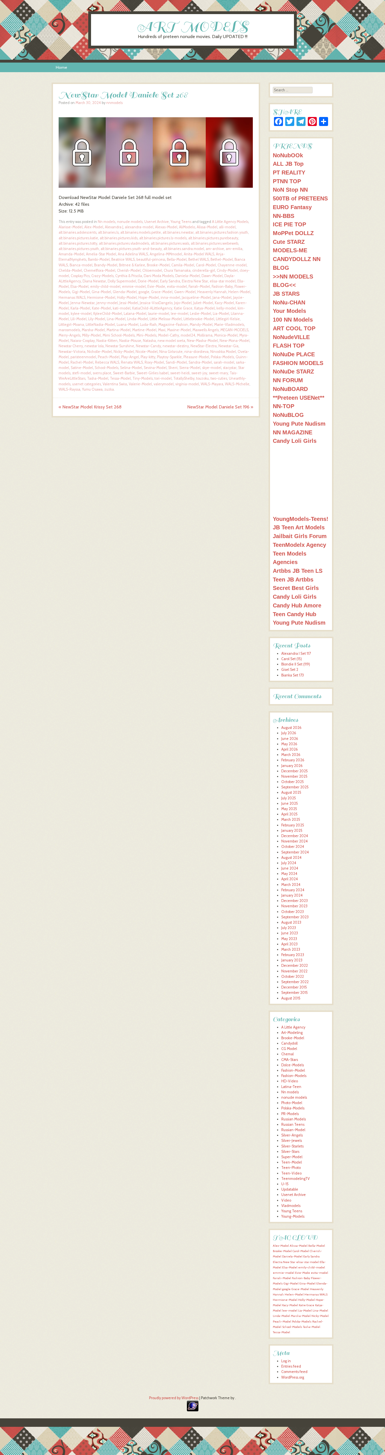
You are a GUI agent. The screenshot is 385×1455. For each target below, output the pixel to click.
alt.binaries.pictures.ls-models (163, 238)
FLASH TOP (288, 345)
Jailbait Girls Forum (300, 536)
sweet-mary (218, 373)
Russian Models (293, 1119)
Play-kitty (148, 357)
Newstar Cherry (71, 346)
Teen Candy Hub (294, 614)
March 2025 (290, 819)
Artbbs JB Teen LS (297, 570)
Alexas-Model (166, 227)
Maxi (161, 330)
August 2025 (291, 792)
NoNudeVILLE (291, 337)
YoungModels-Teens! (300, 519)
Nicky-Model (124, 352)
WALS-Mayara (212, 384)
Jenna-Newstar (82, 303)
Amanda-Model (71, 254)
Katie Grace (183, 308)
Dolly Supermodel (122, 281)
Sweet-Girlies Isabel (153, 373)
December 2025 (294, 771)
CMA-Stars (289, 1060)
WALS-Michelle (237, 384)
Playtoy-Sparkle (169, 357)
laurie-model (158, 313)
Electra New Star (195, 281)
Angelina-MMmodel (166, 254)
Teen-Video (291, 1173)
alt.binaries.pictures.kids (119, 238)
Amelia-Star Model (101, 254)
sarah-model (224, 362)
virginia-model (187, 384)
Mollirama (205, 335)
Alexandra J (114, 227)
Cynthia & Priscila (128, 276)
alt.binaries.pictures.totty (78, 243)
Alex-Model (93, 227)
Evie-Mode (156, 286)
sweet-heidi (180, 373)
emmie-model (134, 286)
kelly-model (226, 308)
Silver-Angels (292, 1135)
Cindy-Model (227, 270)
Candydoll (289, 1043)
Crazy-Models (102, 276)
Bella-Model (177, 259)
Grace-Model (161, 292)
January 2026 (292, 766)
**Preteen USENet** (298, 397)
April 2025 (289, 814)
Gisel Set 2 (289, 669)
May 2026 (289, 744)
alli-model (227, 227)
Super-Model (291, 1157)
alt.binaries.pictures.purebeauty (213, 238)
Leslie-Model (200, 313)
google (143, 292)
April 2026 (289, 749)
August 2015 (290, 998)
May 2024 (289, 874)
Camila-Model (182, 265)
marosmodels (69, 330)
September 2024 (295, 852)
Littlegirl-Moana (71, 324)
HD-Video (289, 1081)
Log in (286, 1361)
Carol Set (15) (291, 659)
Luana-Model (127, 324)
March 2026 (290, 755)
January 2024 (292, 895)
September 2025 (295, 787)
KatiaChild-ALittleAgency (152, 308)
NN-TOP (283, 406)
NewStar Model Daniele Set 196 (220, 407)
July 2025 (288, 798)
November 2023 (294, 906)
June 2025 (289, 803)
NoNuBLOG (288, 415)
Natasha (149, 341)
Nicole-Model (147, 352)
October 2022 (292, 976)
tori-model (163, 378)
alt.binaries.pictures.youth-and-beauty (131, 249)
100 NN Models (293, 319)
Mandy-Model (201, 324)
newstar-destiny (176, 346)
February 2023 (292, 955)
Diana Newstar (94, 281)
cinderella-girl (203, 270)
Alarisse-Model (71, 227)
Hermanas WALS (72, 297)
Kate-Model (101, 308)
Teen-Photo (291, 1168)
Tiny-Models (142, 378)
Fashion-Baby (222, 286)
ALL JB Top (288, 163)
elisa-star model (223, 281)
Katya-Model (204, 308)
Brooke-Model (158, 265)
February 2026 (292, 760)
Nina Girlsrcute (171, 352)
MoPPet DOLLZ (293, 233)
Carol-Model (206, 265)
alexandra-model (139, 227)
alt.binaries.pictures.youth (79, 249)
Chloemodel (152, 270)
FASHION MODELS (298, 363)
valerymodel (164, 384)
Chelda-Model (70, 270)
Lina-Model (116, 319)
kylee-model (81, 313)
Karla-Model (80, 308)
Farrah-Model (199, 286)
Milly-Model (91, 335)
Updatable (289, 1189)
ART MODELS (193, 26)
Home (61, 67)
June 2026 (289, 739)
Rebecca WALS (107, 362)
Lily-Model (96, 319)
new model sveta (171, 341)
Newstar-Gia (228, 346)
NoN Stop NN (290, 189)
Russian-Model (293, 1130)
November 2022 (294, 971)
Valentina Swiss (115, 384)
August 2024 (291, 857)
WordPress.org (292, 1377)
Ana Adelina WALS (133, 254)
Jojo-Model (183, 303)
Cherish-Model (129, 270)
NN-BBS (283, 216)
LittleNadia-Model (100, 324)
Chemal (287, 1054)
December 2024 (294, 836)
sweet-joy (199, 373)
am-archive (215, 249)
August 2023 (291, 922)
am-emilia (234, 249)
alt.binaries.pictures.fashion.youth (221, 232)
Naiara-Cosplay (82, 341)
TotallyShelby (183, 378)
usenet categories (86, 384)
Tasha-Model (97, 378)
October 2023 (292, 912)
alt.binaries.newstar (178, 232)
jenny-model (107, 303)
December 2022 (294, 965)
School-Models (106, 368)
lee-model (179, 313)
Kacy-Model (224, 303)
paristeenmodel (83, 357)
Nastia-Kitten (107, 341)
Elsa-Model (79, 286)
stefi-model (81, 373)
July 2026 (288, 733)
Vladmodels (290, 1206)
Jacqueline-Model (196, 297)
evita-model (177, 286)
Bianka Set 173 (292, 675)
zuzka (109, 389)
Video (286, 1200)
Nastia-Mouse (130, 341)
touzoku (202, 378)
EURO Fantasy (292, 207)
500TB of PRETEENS (300, 198)
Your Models (289, 311)
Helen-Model (239, 292)
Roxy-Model (154, 362)
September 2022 (295, 982)
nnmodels (114, 103)
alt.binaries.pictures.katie (78, 238)
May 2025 (289, 809)
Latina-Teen (291, 1087)
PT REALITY (289, 172)
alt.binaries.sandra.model (183, 249)
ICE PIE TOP (289, 224)
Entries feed (291, 1366)
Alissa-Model (207, 227)
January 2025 (291, 830)
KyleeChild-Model (107, 313)
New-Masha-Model (202, 341)
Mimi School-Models (119, 335)
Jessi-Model (129, 303)
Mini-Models (146, 335)
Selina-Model (131, 368)
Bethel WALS (198, 259)
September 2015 (294, 992)
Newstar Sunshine (119, 346)
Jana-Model (222, 297)
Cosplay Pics (80, 276)
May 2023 (289, 939)
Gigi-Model (81, 292)
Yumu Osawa (92, 389)
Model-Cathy (168, 335)
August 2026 (291, 728)
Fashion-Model (293, 1070)
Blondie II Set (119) (295, 664)
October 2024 (292, 846)
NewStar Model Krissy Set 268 (90, 407)
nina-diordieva (196, 352)
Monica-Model (226, 335)
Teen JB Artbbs (293, 579)
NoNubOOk (288, 155)
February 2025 (292, 825)
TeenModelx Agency (299, 544)
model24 (188, 335)
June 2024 (289, 868)
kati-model (121, 308)
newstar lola (94, 346)
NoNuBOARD (290, 389)
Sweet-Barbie (124, 373)
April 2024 (289, 879)
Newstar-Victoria (72, 352)
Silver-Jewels (291, 1140)
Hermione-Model (101, 297)
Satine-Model (82, 368)
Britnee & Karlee (132, 265)
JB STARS (286, 293)
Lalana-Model (135, 313)
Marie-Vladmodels (229, 324)
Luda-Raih (148, 324)
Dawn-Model (212, 276)
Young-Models (292, 1216)
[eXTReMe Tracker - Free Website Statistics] (192, 1410)
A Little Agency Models (230, 222)
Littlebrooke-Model (198, 319)
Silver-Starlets (292, 1146)
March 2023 (290, 949)
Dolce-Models (292, 1065)
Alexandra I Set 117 (296, 653)
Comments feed (294, 1372)
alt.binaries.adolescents (77, 232)
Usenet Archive (156, 222)
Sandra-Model (200, 362)
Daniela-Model (187, 276)
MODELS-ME (290, 250)
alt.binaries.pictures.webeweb (214, 243)
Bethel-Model (222, 259)
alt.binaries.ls (108, 232)
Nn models (106, 222)
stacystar (229, 368)
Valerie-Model (140, 384)
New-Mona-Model (234, 341)
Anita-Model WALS (199, 254)
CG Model (289, 1049)
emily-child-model (105, 286)
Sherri (173, 368)
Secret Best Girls (296, 588)
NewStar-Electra (204, 346)
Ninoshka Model (223, 352)
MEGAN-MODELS (234, 330)
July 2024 (288, 863)
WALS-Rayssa (69, 389)
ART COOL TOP (294, 328)
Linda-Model (137, 319)
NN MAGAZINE (292, 432)
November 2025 (294, 776)
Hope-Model (148, 297)
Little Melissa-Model (166, 319)
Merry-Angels (69, 335)
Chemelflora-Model (99, 270)
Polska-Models (222, 357)
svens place (102, 373)
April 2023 (289, 944)
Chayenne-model (232, 265)
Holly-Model (127, 297)
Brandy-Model (105, 265)
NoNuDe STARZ (293, 371)
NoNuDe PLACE (294, 354)
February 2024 (292, 890)
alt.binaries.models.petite (140, 232)
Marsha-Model (93, 330)
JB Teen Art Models (299, 527)
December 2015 (294, 987)
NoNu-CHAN (289, 302)
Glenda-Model (125, 292)
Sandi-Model (176, 362)
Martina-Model (118, 330)
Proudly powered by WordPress (173, 1398)
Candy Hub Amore (297, 605)
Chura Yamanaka (177, 270)
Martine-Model (144, 330)
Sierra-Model (189, 368)
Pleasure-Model (196, 357)
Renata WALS (132, 362)
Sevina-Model (155, 368)
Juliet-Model (203, 303)
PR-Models (290, 1114)
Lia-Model (221, 313)
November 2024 (294, 841)
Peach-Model (109, 357)
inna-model (170, 297)
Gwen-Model (185, 292)
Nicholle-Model (99, 352)
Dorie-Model (148, 281)
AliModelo (187, 227)
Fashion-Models (293, 1076)
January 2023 (291, 960)
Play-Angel (130, 357)
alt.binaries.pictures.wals (170, 243)
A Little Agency (293, 1027)
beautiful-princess (150, 259)
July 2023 (288, 928)
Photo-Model (291, 1103)
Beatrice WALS (123, 259)
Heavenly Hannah (212, 292)
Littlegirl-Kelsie (228, 319)
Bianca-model (81, 265)
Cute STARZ (289, 241)
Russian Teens (292, 1124)
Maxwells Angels (206, 330)
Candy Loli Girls (295, 440)
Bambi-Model (99, 259)
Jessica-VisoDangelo (156, 303)
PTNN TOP (287, 181)
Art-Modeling (292, 1033)
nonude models (130, 222)
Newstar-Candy (148, 346)
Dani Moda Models (159, 276)
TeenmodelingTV (295, 1179)
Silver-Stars (290, 1151)
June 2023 (289, 933)
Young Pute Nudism (299, 423)
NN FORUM (288, 380)
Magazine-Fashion (173, 324)
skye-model (211, 368)
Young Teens (181, 222)
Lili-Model (78, 319)
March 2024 (290, 885)
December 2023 (294, 901)
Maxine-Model (179, 330)
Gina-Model (101, 292)
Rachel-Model (81, 362)
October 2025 (292, 782)
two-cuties (219, 378)
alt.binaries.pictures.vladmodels (124, 243)
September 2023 (295, 917)
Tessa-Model (120, 378)
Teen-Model (291, 1162)
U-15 (285, 1184)
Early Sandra (170, 281)
